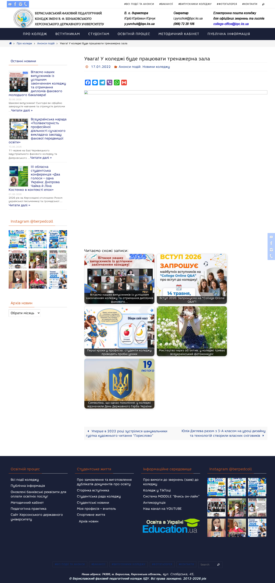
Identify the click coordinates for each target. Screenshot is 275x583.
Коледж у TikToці (157, 490)
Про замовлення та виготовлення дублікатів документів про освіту (104, 482)
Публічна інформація (28, 486)
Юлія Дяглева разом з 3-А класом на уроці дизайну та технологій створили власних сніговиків (224, 433)
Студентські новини (93, 503)
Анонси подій (46, 43)
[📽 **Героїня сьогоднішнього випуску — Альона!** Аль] (38, 259)
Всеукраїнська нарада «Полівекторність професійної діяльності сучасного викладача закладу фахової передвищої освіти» (37, 130)
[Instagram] (20, 4)
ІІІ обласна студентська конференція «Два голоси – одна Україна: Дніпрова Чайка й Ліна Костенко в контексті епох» (34, 178)
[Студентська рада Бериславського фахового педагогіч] (18, 279)
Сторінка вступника (93, 490)
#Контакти (249, 3)
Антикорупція (154, 503)
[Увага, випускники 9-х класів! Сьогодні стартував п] (58, 239)
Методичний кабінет (27, 503)
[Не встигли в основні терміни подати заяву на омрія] (18, 239)
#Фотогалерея (227, 3)
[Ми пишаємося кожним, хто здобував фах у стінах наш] (58, 259)
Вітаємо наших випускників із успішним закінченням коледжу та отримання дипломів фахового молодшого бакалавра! (37, 83)
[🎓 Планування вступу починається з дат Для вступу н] (58, 279)
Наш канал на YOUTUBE (162, 509)
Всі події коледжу (25, 480)
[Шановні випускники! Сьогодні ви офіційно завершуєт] (18, 259)
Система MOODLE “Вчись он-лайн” (171, 496)
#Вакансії (166, 3)
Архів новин (88, 521)
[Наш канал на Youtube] (10, 4)
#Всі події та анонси (139, 3)
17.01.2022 (101, 67)
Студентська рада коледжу (99, 496)
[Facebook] (15, 4)
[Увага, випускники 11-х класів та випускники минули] (38, 239)
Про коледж (24, 43)
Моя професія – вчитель (96, 509)
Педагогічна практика (28, 509)
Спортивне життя (91, 515)
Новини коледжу (156, 67)
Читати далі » (22, 110)
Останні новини (23, 61)
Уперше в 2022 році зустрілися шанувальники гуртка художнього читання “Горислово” (126, 433)
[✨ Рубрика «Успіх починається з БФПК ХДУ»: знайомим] (38, 279)
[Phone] (26, 4)
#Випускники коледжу (195, 3)
